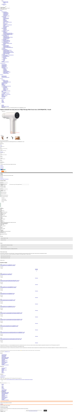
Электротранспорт (4, 11)
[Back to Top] (0, 382)
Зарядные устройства (4, 49)
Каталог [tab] (3, 384)
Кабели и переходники (6, 53)
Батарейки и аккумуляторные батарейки (8, 52)
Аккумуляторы (5, 70)
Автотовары (3, 44)
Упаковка (3, 364)
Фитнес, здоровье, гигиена (5, 106)
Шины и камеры (5, 72)
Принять (45, 410)
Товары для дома (4, 16)
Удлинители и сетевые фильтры (7, 50)
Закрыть (5, 185)
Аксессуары (3, 54)
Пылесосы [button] (1, 74)
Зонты (4, 60)
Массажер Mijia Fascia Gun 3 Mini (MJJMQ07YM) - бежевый (8, 287)
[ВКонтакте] (0, 169)
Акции (3, 99)
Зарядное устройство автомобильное (8, 47)
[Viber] (2, 169)
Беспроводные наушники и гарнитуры (8, 33)
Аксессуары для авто (6, 45)
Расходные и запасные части (5, 77)
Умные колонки (5, 31)
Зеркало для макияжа (6, 26)
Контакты (3, 102)
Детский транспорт (5, 14)
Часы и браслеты (4, 28)
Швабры (4, 19)
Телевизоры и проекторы (6, 41)
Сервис (3, 101)
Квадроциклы (5, 15)
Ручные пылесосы (5, 80)
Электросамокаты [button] (2, 98)
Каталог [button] (1, 10)
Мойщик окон (3, 84)
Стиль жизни (3, 363)
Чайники (4, 88)
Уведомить (36, 284)
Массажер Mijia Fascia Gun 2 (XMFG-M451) (6, 274)
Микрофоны (5, 32)
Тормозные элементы (6, 73)
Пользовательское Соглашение (29, 379)
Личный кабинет (4, 4)
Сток (2, 100)
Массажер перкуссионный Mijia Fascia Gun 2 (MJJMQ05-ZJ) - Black (9, 326)
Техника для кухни (5, 21)
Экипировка (5, 69)
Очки (4, 59)
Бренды (3, 370)
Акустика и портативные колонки (7, 34)
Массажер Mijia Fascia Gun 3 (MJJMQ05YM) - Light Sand (7, 265)
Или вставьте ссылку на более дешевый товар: (16, 184)
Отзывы (3, 369)
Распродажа (3, 368)
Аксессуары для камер (6, 42)
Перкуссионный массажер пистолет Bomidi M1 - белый (7, 300)
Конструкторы (5, 58)
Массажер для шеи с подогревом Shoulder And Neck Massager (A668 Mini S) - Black (11, 313)
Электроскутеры (4, 65)
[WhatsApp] (3, 169)
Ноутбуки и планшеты (5, 55)
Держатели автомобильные (6, 46)
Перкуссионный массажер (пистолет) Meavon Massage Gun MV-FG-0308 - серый (10, 339)
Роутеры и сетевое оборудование (7, 24)
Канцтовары (5, 27)
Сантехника (3, 93)
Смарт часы (4, 29)
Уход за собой (5, 35)
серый (5, 171)
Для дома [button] (1, 78)
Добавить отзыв (2, 260)
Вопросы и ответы (5, 2)
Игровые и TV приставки (6, 40)
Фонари (4, 25)
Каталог (3, 105)
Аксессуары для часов (6, 30)
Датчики (4, 48)
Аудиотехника (4, 356)
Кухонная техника (5, 89)
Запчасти (4, 68)
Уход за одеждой (5, 23)
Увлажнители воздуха (4, 82)
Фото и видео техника (5, 358)
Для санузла (4, 20)
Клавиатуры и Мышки (6, 56)
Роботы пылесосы (4, 76)
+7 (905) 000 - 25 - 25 (7, 351)
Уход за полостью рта (6, 38)
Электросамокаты (5, 12)
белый (1, 145)
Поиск (1, 8)
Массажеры (4, 39)
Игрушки (4, 57)
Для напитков (5, 87)
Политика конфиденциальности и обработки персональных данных (15, 379)
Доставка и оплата (5, 1)
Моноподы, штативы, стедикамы (7, 43)
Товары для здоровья (6, 36)
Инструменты (3, 96)
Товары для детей (4, 362)
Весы (4, 22)
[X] (1, 169)
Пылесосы (4, 17)
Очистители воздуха (6, 18)
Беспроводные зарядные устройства (8, 51)
